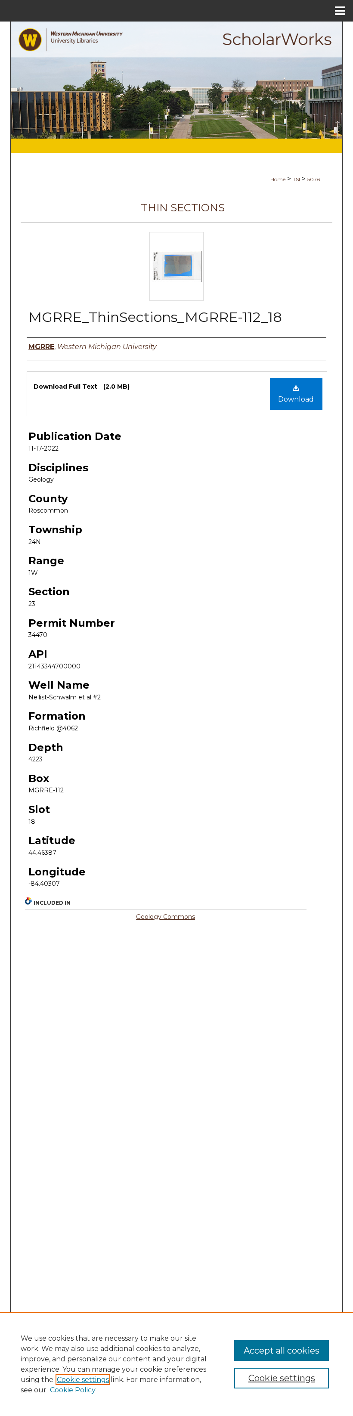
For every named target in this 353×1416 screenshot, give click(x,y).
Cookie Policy (73, 1390)
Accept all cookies (281, 1350)
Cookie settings (83, 1380)
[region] (176, 1364)
